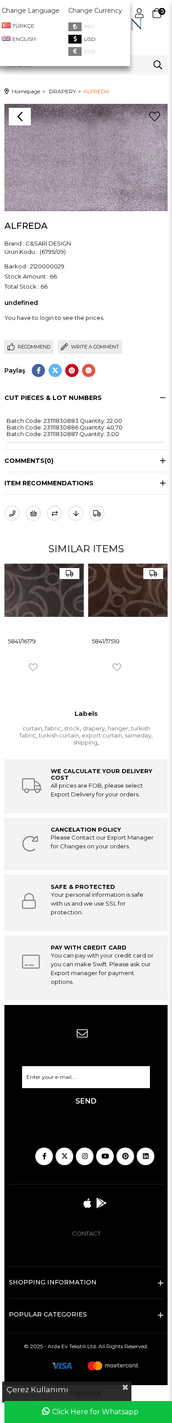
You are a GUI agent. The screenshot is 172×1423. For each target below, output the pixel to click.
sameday (138, 735)
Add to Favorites (33, 667)
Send (86, 1101)
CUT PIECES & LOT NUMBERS (53, 398)
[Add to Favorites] (154, 116)
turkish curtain (59, 735)
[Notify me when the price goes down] (75, 513)
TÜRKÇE (23, 25)
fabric (53, 728)
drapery (93, 728)
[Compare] (54, 513)
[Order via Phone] (12, 513)
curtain (32, 728)
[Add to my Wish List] (33, 513)
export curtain (102, 735)
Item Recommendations (48, 483)
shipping (85, 742)
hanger (118, 728)
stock (72, 728)
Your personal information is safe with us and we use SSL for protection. (97, 903)
